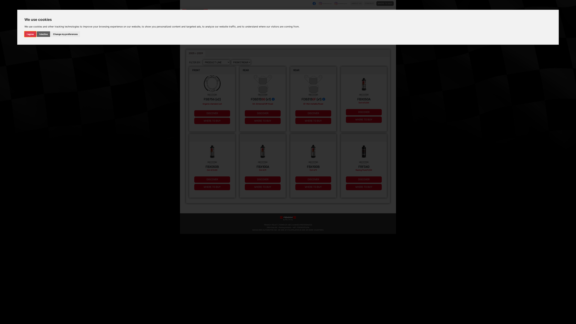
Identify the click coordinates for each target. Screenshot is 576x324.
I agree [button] (30, 34)
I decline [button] (43, 34)
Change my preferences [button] (65, 34)
